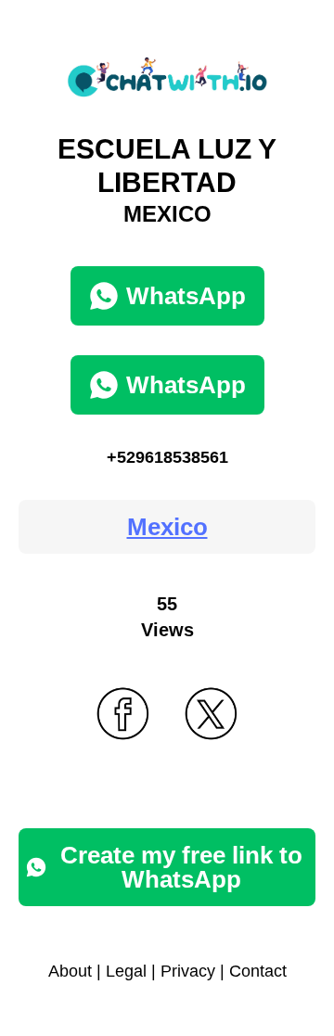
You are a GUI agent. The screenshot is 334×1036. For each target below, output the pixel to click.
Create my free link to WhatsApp (181, 867)
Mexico (167, 527)
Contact (258, 971)
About (70, 971)
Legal (126, 971)
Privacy (188, 971)
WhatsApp (186, 296)
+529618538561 (167, 457)
